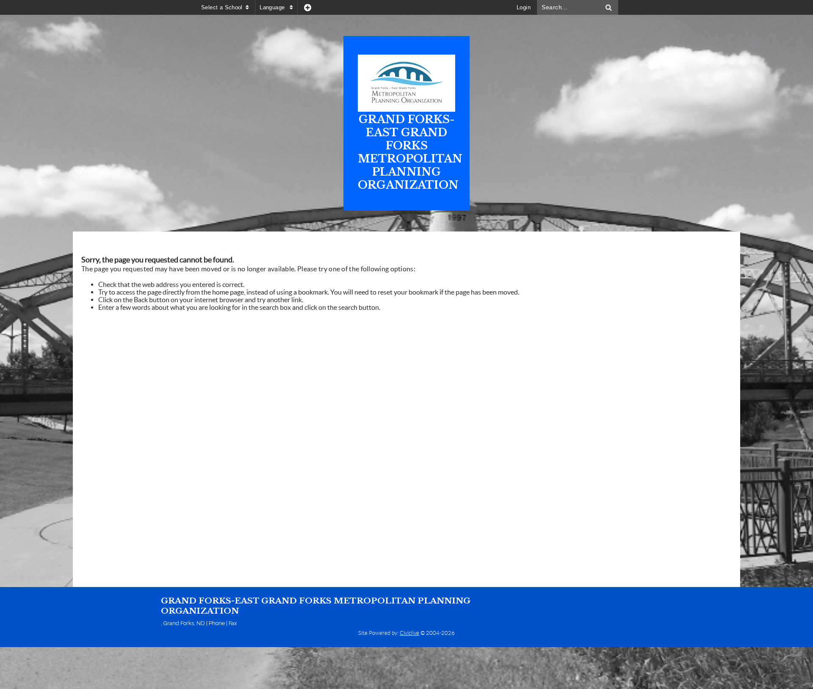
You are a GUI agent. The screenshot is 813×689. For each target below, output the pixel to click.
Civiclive (409, 633)
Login (524, 7)
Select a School (222, 7)
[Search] (609, 7)
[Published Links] (308, 7)
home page (228, 292)
